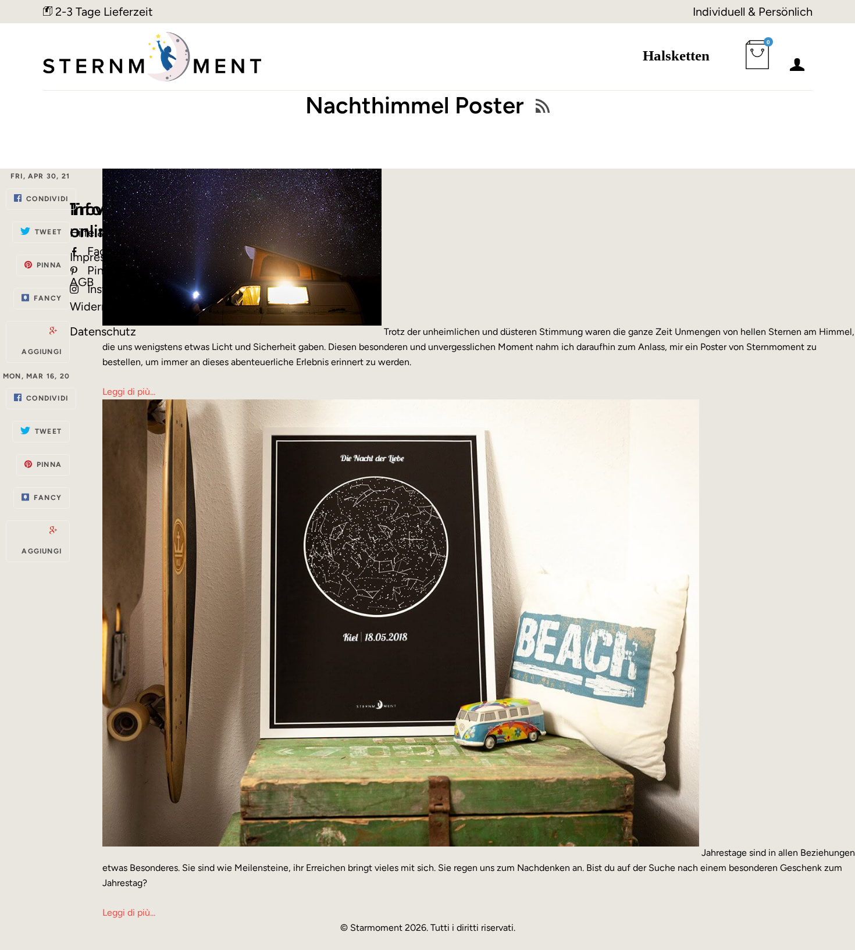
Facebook (113, 251)
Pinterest (111, 270)
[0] (760, 62)
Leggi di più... (128, 391)
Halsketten (676, 55)
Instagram (113, 289)
